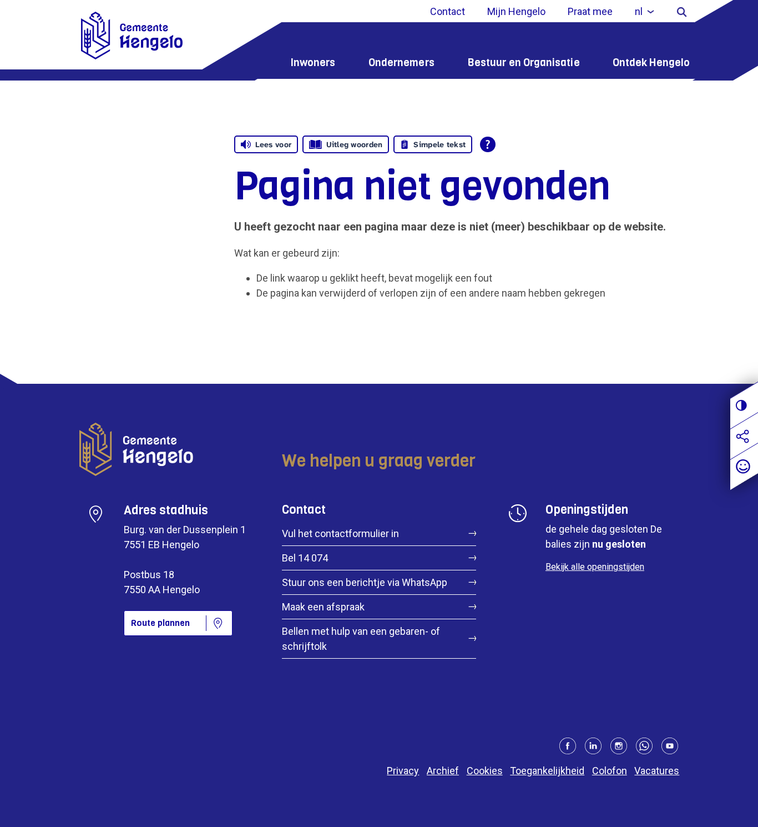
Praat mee (590, 11)
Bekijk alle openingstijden (594, 567)
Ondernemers (401, 62)
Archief (443, 770)
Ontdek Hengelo (651, 62)
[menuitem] (644, 11)
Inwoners (313, 62)
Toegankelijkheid (547, 770)
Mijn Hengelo (516, 11)
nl (639, 11)
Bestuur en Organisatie (523, 62)
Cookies (485, 770)
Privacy (403, 770)
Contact (447, 11)
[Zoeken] (681, 11)
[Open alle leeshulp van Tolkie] (488, 144)
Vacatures (656, 770)
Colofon (609, 770)
